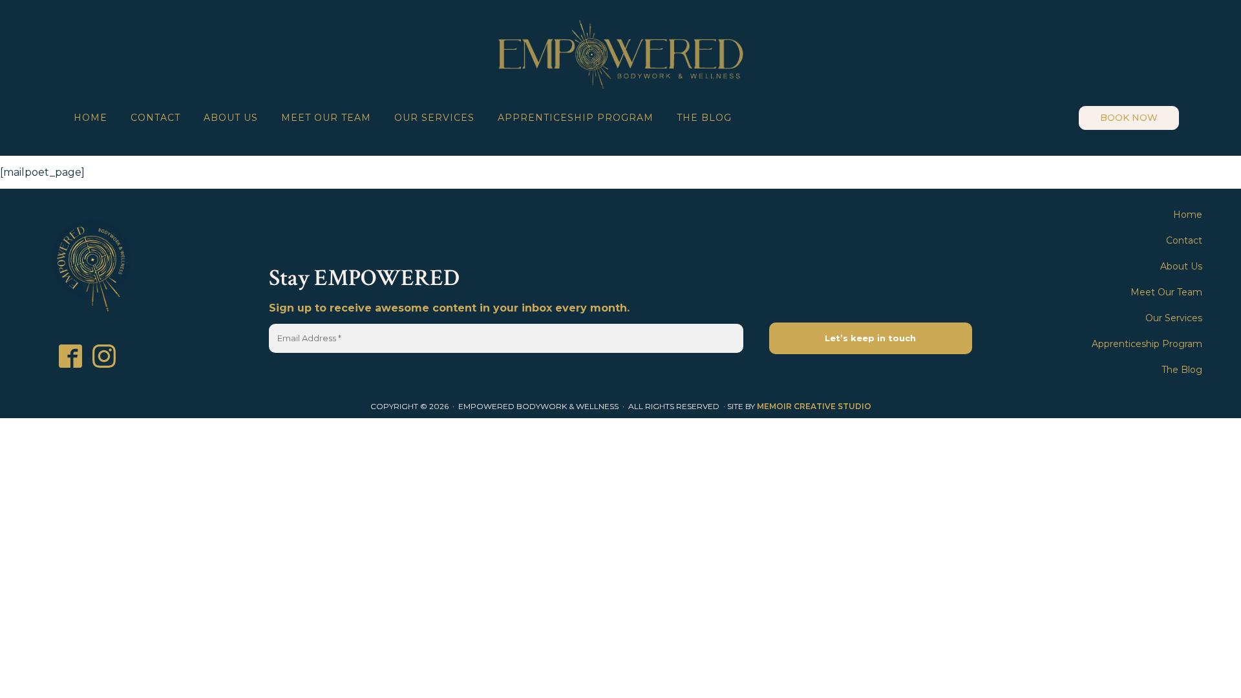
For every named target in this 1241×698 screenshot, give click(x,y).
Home (90, 117)
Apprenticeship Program (575, 117)
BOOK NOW (1129, 117)
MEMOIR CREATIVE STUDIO (814, 406)
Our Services (434, 117)
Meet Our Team (326, 117)
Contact (155, 117)
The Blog (704, 117)
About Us (231, 117)
